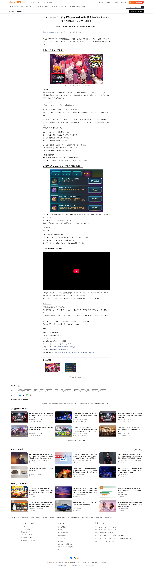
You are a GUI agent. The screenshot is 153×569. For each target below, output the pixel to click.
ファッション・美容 (35, 7)
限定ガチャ (95, 391)
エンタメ (16, 7)
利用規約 (72, 562)
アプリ (36, 391)
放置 (61, 391)
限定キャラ (103, 391)
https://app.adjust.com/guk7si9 (61, 344)
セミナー (60, 549)
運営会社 (49, 562)
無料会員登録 (62, 527)
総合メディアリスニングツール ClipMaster (107, 530)
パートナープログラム (61, 562)
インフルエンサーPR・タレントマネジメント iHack (109, 535)
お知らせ (60, 541)
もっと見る (138, 449)
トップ (11, 517)
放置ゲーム (68, 391)
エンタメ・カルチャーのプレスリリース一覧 (28, 517)
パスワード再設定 (63, 532)
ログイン (60, 530)
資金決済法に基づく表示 (99, 562)
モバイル (72, 7)
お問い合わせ (62, 535)
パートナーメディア (26, 535)
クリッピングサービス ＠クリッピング (105, 527)
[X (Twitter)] (23, 395)
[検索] (142, 7)
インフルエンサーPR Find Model (104, 532)
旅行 (27, 7)
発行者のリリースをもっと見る (76, 440)
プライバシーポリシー (83, 562)
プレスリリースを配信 (104, 2)
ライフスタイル (46, 7)
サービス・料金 (25, 529)
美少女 (83, 391)
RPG (20, 391)
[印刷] (31, 395)
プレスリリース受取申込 (65, 544)
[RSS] (82, 558)
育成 (88, 391)
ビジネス (61, 7)
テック (67, 7)
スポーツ (54, 7)
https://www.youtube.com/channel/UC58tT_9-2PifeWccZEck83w (74, 352)
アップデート (28, 391)
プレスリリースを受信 (119, 2)
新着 (11, 7)
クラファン (85, 7)
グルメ (22, 7)
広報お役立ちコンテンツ (28, 540)
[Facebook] (20, 395)
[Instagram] (78, 558)
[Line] (27, 395)
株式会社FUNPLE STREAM (50, 32)
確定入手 (76, 391)
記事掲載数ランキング (27, 537)
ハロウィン (49, 391)
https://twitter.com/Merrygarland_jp (64, 347)
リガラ (56, 391)
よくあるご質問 (62, 538)
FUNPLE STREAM (48, 517)
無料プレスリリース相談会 (65, 547)
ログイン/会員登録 (137, 2)
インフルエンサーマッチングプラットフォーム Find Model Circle (113, 538)
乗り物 (78, 7)
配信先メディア (25, 532)
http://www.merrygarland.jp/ (59, 349)
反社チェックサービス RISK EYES (104, 541)
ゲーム (42, 391)
